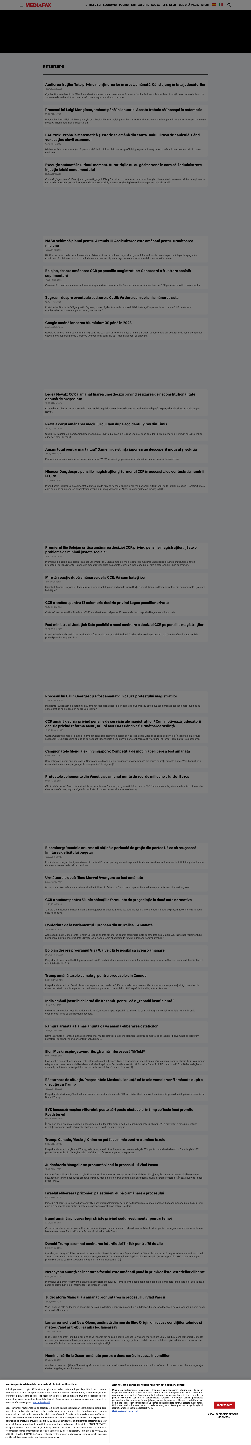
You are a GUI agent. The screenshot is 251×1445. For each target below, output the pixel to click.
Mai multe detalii (41, 1402)
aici (73, 1424)
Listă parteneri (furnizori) (125, 1411)
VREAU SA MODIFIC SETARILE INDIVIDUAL (223, 1415)
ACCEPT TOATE (224, 1405)
